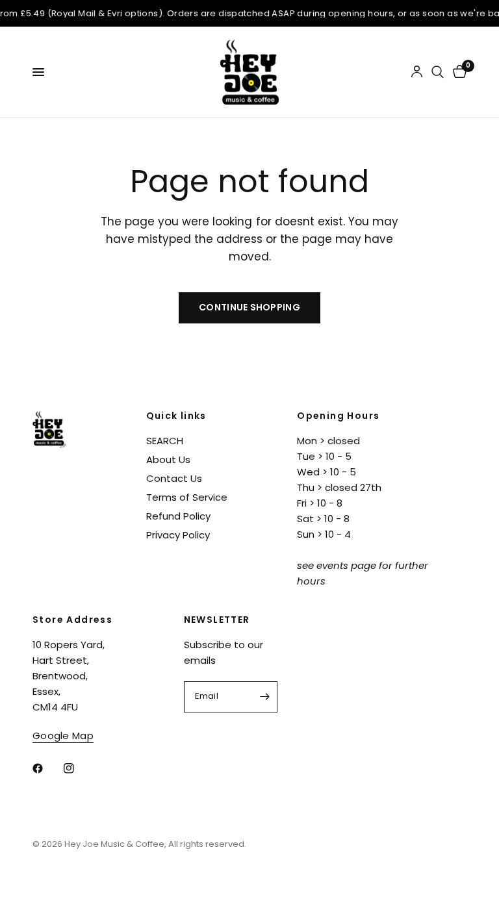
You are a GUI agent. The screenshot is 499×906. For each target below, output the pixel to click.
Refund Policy (178, 516)
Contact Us (174, 478)
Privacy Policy (178, 535)
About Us (168, 459)
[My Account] (417, 72)
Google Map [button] (63, 735)
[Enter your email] (264, 696)
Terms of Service (186, 497)
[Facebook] (46, 768)
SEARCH (164, 440)
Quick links (176, 415)
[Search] (437, 72)
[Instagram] (78, 768)
